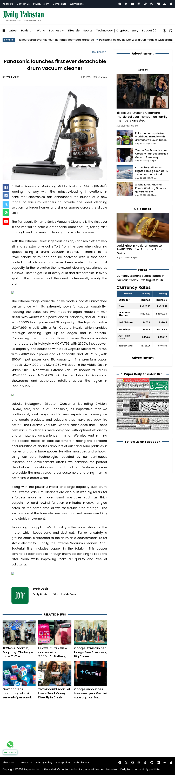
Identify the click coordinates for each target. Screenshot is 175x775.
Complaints (59, 3)
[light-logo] (24, 16)
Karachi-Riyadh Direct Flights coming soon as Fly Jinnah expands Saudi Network (151, 173)
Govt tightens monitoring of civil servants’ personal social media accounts (17, 697)
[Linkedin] (158, 4)
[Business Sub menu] (63, 30)
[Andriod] (164, 4)
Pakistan (27, 30)
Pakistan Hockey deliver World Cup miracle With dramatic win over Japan (151, 136)
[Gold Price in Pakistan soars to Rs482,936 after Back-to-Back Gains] (143, 227)
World (41, 30)
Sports (87, 30)
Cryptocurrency (127, 30)
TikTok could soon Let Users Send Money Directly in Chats (54, 693)
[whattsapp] (10, 744)
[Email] (6, 221)
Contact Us (23, 3)
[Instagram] (139, 4)
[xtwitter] (126, 4)
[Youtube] (132, 4)
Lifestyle (73, 30)
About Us (8, 3)
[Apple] (171, 4)
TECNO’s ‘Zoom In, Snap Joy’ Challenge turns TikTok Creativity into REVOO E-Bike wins (19, 656)
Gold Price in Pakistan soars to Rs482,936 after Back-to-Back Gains (139, 250)
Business (55, 30)
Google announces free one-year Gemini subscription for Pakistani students (90, 695)
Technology (104, 30)
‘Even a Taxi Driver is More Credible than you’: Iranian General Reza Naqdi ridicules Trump (151, 155)
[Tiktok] (145, 4)
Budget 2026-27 (153, 30)
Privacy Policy (41, 3)
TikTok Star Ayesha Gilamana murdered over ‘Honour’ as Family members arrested (142, 117)
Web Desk (12, 76)
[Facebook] (119, 4)
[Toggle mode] (165, 31)
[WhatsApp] (6, 212)
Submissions (77, 3)
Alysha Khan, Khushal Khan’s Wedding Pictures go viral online (150, 188)
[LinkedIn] (6, 195)
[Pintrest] (151, 4)
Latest (13, 30)
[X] (6, 204)
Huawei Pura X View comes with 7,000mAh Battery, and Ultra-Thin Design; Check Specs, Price (54, 658)
